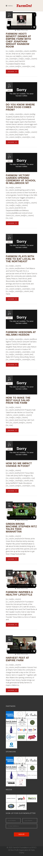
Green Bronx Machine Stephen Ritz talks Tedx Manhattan (21, 527)
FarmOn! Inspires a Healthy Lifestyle (19, 593)
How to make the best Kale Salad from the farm (18, 400)
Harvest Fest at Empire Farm (17, 659)
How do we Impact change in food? (19, 464)
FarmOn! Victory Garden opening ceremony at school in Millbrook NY (21, 179)
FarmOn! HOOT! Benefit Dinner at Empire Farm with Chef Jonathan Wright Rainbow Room (18, 40)
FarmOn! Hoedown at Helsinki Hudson (21, 333)
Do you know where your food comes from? (20, 107)
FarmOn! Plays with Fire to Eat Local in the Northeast (20, 259)
